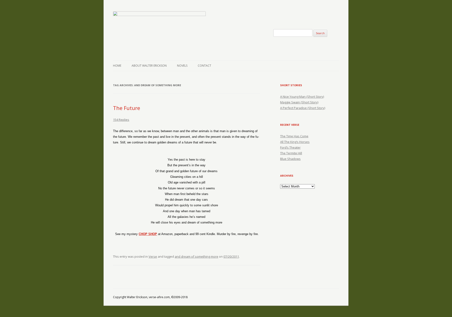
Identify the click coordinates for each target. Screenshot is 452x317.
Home (117, 66)
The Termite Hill (291, 153)
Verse (153, 256)
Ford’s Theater (290, 147)
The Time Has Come (294, 136)
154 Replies (121, 120)
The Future (126, 107)
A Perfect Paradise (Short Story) (302, 108)
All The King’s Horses (295, 142)
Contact (204, 66)
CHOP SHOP (148, 234)
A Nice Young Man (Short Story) (302, 96)
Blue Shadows (290, 159)
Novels (182, 66)
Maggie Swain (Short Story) (299, 102)
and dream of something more (196, 256)
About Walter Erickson (149, 66)
